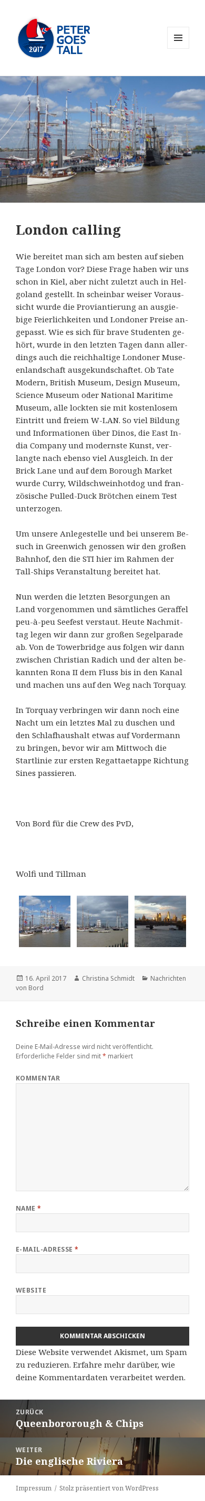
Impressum (34, 1488)
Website (31, 1290)
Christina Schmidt (108, 978)
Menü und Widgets (178, 48)
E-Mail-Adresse (47, 1249)
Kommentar (38, 1078)
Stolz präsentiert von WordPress (109, 1488)
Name (29, 1208)
